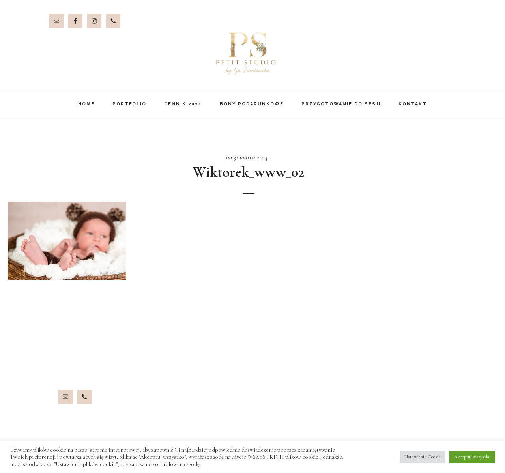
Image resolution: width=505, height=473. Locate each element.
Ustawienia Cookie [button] (422, 457)
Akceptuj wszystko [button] (472, 457)
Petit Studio (252, 53)
